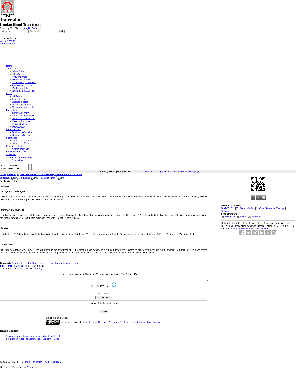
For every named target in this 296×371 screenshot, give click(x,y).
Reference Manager (275, 208)
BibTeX (225, 208)
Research (19, 268)
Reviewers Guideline (22, 132)
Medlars (251, 208)
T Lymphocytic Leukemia (60, 263)
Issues (9, 93)
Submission (11, 137)
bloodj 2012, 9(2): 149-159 (157, 171)
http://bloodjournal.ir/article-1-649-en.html (248, 228)
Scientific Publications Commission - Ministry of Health (33, 336)
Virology (38, 268)
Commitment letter (15, 146)
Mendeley (230, 216)
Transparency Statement (24, 82)
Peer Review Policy (22, 79)
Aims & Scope (19, 74)
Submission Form (20, 143)
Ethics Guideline (20, 124)
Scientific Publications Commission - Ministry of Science (34, 338)
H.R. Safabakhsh (47, 177)
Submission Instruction (23, 118)
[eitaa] (275, 232)
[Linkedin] (261, 232)
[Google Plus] (268, 232)
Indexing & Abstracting (23, 90)
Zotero (243, 216)
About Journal (19, 71)
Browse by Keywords (23, 107)
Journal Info (12, 68)
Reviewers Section (21, 135)
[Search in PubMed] (16, 179)
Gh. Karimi (24, 177)
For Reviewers (13, 129)
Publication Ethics (21, 88)
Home (9, 65)
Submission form (20, 113)
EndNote (240, 208)
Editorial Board (19, 77)
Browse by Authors (21, 104)
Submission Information (24, 140)
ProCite (260, 208)
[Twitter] (248, 232)
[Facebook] (241, 232)
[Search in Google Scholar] (12, 179)
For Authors (12, 110)
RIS (233, 208)
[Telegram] (255, 232)
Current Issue (18, 99)
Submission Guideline (23, 115)
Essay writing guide (22, 121)
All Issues (17, 96)
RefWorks (226, 211)
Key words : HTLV (21, 263)
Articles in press (20, 101)
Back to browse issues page (185, 171)
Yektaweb (32, 367)
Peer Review (18, 126)
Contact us (11, 154)
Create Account (7, 41)
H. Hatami (5, 177)
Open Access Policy (22, 85)
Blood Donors (39, 263)
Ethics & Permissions (16, 151)
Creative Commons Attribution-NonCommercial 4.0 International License (125, 322)
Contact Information (22, 157)
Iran (76, 263)
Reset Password (7, 43)
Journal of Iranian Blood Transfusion (43, 362)
